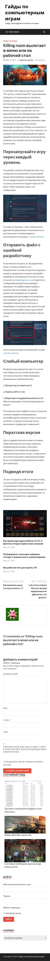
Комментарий (10, 674)
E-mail (7, 720)
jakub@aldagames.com (22, 280)
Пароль (6, 896)
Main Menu (14, 32)
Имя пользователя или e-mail (17, 884)
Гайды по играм (10, 41)
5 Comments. (40, 60)
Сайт (5, 732)
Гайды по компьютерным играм (24, 12)
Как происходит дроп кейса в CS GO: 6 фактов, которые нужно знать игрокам (23, 542)
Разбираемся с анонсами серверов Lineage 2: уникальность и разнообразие (24, 555)
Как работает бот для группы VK (20, 567)
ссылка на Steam (36, 236)
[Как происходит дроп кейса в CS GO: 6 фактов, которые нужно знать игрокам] (25, 538)
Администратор (26, 60)
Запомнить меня (13, 913)
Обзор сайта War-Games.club (17, 835)
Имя (6, 708)
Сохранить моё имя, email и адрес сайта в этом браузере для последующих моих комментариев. (24, 749)
